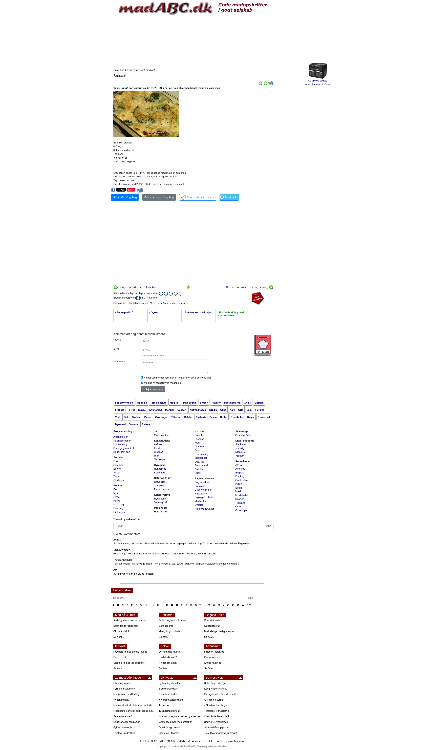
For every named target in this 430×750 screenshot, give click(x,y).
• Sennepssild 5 (124, 312)
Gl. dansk (118, 480)
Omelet (199, 504)
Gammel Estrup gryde (216, 727)
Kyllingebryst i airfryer (170, 683)
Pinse (116, 496)
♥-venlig (239, 448)
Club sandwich (121, 631)
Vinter (116, 472)
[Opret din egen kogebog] (262, 345)
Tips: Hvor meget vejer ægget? (221, 733)
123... (250, 605)
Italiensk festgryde (214, 651)
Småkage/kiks (243, 435)
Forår (116, 461)
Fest (115, 489)
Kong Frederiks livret (215, 688)
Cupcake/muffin (203, 489)
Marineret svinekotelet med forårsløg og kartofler (134, 705)
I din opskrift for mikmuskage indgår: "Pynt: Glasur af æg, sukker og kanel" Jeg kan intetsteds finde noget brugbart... (176, 563)
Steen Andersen (122, 549)
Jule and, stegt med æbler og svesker (179, 716)
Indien (238, 483)
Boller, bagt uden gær (215, 683)
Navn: (117, 339)
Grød (197, 450)
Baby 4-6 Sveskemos (216, 721)
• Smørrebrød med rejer (197, 312)
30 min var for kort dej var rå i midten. (133, 573)
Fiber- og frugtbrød (123, 683)
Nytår (116, 493)
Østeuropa (241, 510)
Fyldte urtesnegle (122, 727)
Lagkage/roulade (204, 497)
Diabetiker (240, 451)
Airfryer (158, 444)
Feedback (231, 197)
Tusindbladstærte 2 (169, 710)
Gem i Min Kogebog (125, 197)
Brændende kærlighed (125, 625)
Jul (155, 431)
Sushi (198, 472)
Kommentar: (120, 361)
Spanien (239, 499)
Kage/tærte (201, 493)
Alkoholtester (120, 436)
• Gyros (153, 312)
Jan (115, 569)
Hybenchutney (121, 699)
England (239, 472)
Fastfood (199, 439)
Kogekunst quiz (121, 451)
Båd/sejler (159, 481)
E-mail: (117, 348)
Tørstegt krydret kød (124, 733)
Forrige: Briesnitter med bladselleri (137, 287)
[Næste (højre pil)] (265, 83)
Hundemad (160, 468)
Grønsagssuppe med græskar (175, 721)
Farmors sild (120, 657)
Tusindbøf (164, 705)
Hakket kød (160, 511)
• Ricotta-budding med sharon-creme (231, 314)
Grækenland (242, 480)
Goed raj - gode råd (169, 727)
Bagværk (200, 486)
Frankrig (239, 476)
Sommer (118, 465)
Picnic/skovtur (162, 489)
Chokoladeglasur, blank (217, 716)
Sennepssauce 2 (122, 716)
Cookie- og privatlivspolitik (230, 741)
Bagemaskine (202, 482)
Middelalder (241, 495)
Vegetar (239, 455)
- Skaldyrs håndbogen (216, 705)
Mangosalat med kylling (126, 694)
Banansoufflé (166, 625)
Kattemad (159, 472)
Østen (238, 506)
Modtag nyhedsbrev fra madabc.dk (163, 382)
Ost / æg (199, 461)
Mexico (239, 491)
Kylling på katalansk (124, 688)
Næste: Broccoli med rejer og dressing (247, 287)
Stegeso (158, 451)
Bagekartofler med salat (126, 721)
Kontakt (209, 741)
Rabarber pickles (168, 694)
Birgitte (117, 539)
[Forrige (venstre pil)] (260, 83)
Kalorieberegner (122, 440)
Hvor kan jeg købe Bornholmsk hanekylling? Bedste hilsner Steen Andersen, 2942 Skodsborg (164, 553)
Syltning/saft (160, 502)
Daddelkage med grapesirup (219, 631)
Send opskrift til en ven (200, 197)
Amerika (240, 468)
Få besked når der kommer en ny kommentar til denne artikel (177, 377)
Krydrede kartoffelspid (171, 699)
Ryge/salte (160, 498)
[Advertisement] (193, 41)
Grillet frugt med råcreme (172, 620)
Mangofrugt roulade (169, 631)
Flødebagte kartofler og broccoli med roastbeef (134, 710)
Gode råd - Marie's (169, 733)
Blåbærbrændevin (168, 688)
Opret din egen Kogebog (159, 197)
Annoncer (197, 741)
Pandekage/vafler (204, 508)
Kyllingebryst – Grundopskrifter (221, 694)
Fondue (158, 448)
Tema (116, 476)
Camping (159, 485)
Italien (238, 487)
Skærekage (241, 431)
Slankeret (240, 444)
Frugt (197, 442)
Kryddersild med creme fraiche (130, 651)
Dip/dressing (201, 454)
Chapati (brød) (212, 620)
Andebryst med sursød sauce (129, 620)
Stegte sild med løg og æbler (128, 662)
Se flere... (118, 636)
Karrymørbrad (211, 657)
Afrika (238, 465)
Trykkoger (159, 459)
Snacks (199, 469)
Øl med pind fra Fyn (169, 651)
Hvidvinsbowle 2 (168, 657)
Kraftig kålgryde (212, 662)
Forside (129, 70)
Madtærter (200, 501)
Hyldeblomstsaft (168, 662)
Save (132, 190)
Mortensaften (161, 435)
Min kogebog (120, 444)
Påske (116, 500)
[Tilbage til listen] (188, 287)
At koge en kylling (213, 699)
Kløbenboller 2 (212, 625)
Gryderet (199, 446)
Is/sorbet (199, 431)
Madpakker (201, 457)
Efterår (117, 468)
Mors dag (118, 504)
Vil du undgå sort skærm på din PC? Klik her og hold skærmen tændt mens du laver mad (166, 88)
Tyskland (240, 502)
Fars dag (118, 508)
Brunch (199, 435)
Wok (156, 455)
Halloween (119, 512)
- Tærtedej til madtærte (216, 710)
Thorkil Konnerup (122, 559)
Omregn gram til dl (123, 448)
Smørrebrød (201, 465)
